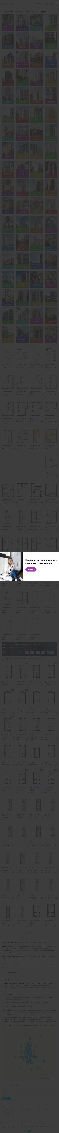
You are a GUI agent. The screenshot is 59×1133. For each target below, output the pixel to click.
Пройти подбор (30, 570)
